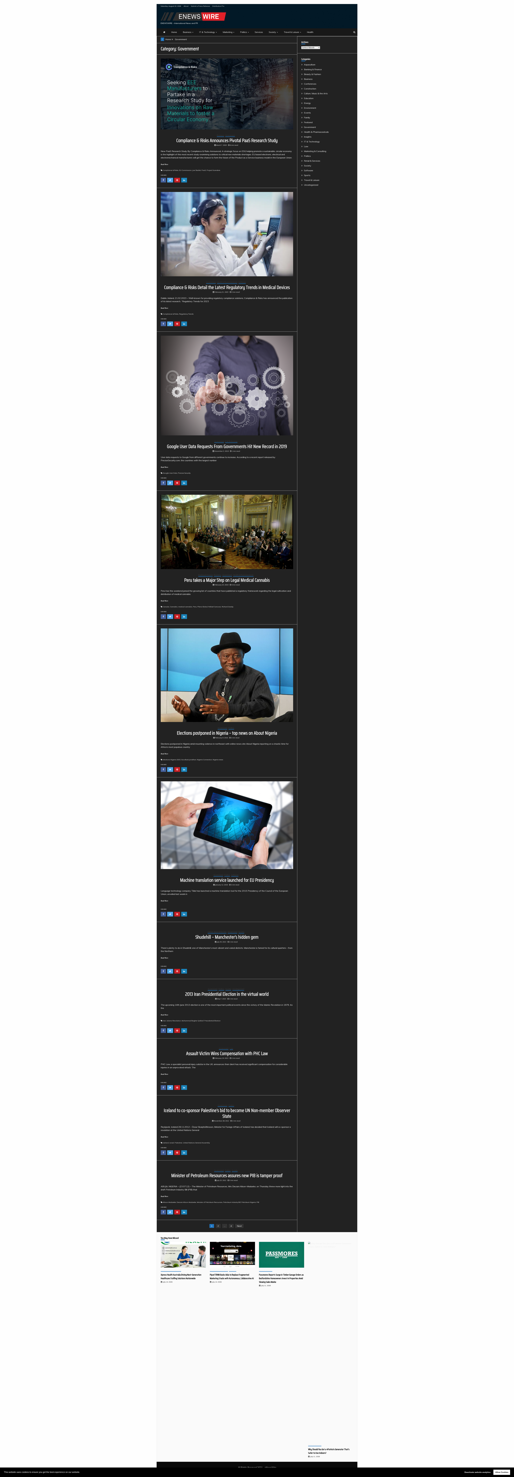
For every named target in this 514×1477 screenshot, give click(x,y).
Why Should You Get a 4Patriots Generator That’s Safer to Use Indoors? (328, 1451)
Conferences (310, 83)
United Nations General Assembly (196, 1143)
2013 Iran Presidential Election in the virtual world (227, 994)
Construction (310, 88)
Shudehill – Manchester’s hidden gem (226, 937)
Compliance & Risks (170, 170)
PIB (258, 1202)
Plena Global (202, 607)
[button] (80, 1472)
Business (187, 32)
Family (307, 117)
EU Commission (185, 170)
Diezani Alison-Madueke (186, 1202)
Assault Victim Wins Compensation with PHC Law (227, 1053)
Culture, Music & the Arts (217, 932)
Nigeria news (218, 760)
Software (242, 282)
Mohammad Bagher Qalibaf (193, 1021)
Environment (310, 108)
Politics (243, 32)
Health (310, 32)
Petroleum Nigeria (248, 1202)
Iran (164, 1021)
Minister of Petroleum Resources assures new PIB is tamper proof (227, 1175)
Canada (166, 607)
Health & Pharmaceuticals (227, 282)
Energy (307, 103)
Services (259, 32)
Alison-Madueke (169, 1202)
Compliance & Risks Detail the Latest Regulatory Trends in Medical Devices (227, 287)
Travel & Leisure (291, 32)
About (186, 6)
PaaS (204, 170)
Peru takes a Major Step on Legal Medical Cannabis (227, 580)
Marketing (227, 32)
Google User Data (170, 473)
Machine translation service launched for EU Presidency (227, 880)
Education (308, 98)
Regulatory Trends (186, 314)
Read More (164, 164)
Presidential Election (212, 1021)
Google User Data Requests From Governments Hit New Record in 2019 (227, 446)
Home (174, 32)
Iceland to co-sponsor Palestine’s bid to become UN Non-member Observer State (227, 1113)
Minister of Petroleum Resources (209, 1202)
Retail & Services (312, 160)
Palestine (178, 1143)
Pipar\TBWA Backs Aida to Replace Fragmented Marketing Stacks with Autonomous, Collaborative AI (232, 1276)
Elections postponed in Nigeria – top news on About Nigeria (227, 733)
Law (231, 1048)
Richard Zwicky (227, 607)
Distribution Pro (218, 6)
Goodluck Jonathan (188, 760)
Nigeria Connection (204, 760)
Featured (308, 122)
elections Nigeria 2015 (171, 760)
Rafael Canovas (214, 607)
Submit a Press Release (200, 6)
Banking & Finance (205, 575)
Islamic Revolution (174, 1021)
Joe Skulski (196, 170)
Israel (171, 1143)
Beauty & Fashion (312, 74)
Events (307, 112)
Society (272, 32)
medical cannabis (185, 607)
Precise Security (184, 473)
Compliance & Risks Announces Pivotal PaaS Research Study (227, 140)
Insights (307, 136)
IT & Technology (207, 32)
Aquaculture (309, 64)
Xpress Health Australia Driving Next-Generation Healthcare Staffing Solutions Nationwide (181, 1276)
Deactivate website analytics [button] (477, 1472)
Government (230, 135)
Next (239, 1226)
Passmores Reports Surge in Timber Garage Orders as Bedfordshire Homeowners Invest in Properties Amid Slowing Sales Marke (281, 1278)
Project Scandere (213, 170)
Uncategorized (238, 989)
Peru (195, 607)
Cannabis (173, 607)
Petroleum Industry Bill (232, 1202)
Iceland (166, 1143)
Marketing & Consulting (315, 151)
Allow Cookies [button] (501, 1472)
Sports (307, 175)
